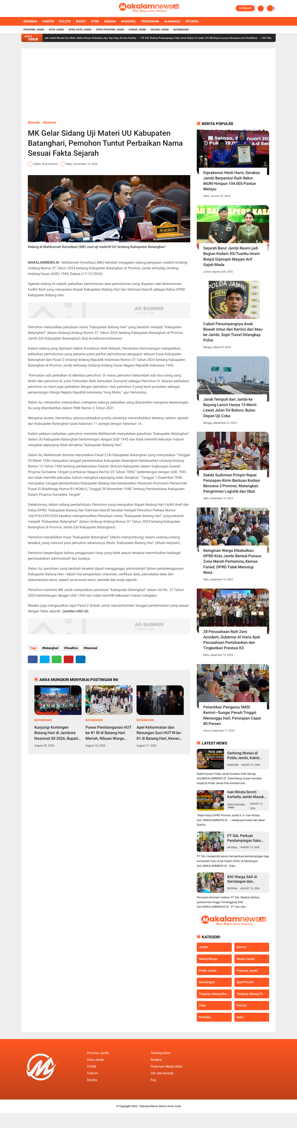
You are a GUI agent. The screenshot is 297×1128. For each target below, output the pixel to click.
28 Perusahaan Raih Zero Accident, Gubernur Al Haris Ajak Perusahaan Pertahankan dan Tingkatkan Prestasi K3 (231, 639)
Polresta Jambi (247, 970)
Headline (72, 648)
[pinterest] (68, 659)
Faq (153, 1080)
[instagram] (34, 8)
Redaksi (156, 1060)
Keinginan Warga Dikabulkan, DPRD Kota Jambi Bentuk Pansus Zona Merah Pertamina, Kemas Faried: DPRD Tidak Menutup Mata (232, 561)
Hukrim (48, 21)
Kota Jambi (56, 29)
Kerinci (241, 947)
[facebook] (22, 8)
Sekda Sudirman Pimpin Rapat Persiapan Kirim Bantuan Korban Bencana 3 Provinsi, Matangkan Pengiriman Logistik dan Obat (231, 483)
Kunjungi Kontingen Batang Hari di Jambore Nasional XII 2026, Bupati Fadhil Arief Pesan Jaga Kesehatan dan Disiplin (56, 733)
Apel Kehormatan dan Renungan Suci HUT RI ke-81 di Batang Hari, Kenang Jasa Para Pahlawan (159, 733)
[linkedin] (80, 659)
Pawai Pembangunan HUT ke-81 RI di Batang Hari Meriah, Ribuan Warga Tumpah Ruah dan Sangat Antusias (108, 733)
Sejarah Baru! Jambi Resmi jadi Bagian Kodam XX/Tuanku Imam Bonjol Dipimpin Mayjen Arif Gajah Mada (231, 256)
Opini (95, 21)
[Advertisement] (148, 87)
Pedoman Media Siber (166, 1066)
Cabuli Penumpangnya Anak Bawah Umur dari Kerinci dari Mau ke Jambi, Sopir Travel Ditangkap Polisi (232, 332)
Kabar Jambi (137, 29)
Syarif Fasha (245, 982)
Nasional (128, 21)
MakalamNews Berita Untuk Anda (160, 1106)
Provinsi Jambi (33, 29)
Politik (65, 21)
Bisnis (81, 21)
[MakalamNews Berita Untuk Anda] (148, 14)
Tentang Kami (160, 1053)
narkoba (205, 1017)
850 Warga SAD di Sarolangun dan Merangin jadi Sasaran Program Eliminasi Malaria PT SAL (245, 879)
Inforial (192, 21)
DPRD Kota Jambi (80, 29)
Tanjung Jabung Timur (252, 994)
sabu (240, 1017)
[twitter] (28, 8)
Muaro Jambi (160, 29)
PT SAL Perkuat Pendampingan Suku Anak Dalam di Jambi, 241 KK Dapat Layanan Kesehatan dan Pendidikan (175, 38)
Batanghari (181, 29)
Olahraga (172, 21)
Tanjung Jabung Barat (214, 994)
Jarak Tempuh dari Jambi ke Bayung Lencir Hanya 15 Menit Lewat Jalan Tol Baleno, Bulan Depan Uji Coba (230, 407)
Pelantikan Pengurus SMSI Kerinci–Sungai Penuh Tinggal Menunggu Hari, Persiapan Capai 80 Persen (232, 715)
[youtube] (40, 8)
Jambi (203, 947)
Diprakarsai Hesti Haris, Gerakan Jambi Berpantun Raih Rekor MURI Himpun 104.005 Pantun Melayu (231, 180)
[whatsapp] (57, 659)
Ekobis (92, 1080)
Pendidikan (150, 21)
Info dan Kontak (162, 1073)
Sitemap (245, 8)
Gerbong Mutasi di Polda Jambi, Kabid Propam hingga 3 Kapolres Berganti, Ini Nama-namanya (244, 755)
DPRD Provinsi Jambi (110, 29)
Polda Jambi (207, 970)
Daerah (110, 21)
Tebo (202, 1005)
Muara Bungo (208, 959)
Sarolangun (207, 982)
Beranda (30, 21)
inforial (232, 847)
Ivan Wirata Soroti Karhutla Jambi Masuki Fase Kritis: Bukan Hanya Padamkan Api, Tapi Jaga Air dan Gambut (246, 794)
